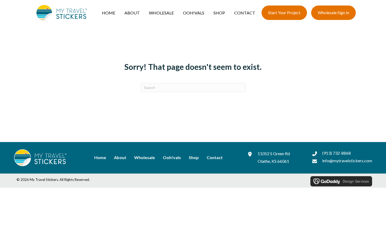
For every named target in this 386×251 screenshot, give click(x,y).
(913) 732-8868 (336, 152)
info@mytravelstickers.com (347, 160)
